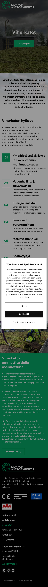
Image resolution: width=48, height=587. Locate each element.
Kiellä (24, 306)
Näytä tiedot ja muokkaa (24, 322)
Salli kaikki (24, 314)
